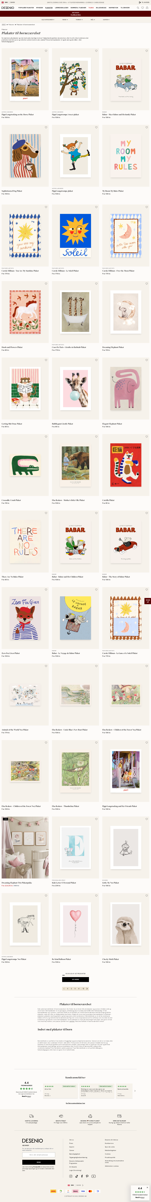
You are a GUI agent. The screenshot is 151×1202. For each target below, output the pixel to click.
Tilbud (91, 8)
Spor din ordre (110, 1147)
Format (78, 19)
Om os (71, 1140)
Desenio (81, 1196)
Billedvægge (101, 8)
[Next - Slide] (135, 1090)
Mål (92, 19)
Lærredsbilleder (61, 8)
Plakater (48, 8)
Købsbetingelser (110, 1150)
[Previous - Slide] (40, 1090)
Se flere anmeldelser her (75, 1103)
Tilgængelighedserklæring (78, 1157)
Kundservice (109, 1143)
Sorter (105, 19)
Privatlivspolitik (110, 1157)
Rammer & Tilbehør (78, 8)
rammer (72, 1021)
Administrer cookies (112, 1166)
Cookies (108, 1154)
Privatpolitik (36, 1167)
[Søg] (138, 8)
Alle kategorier (47, 19)
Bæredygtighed (74, 1154)
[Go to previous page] (64, 989)
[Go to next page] (87, 989)
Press (71, 1143)
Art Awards (73, 1167)
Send (39, 1162)
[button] (140, 1192)
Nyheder (39, 8)
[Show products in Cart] (147, 7)
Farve (64, 19)
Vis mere (75, 979)
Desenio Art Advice (111, 1140)
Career (71, 1150)
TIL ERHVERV (125, 8)
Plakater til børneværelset (26, 25)
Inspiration (113, 8)
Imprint (71, 1147)
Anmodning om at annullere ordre (114, 1161)
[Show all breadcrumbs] (4, 25)
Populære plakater (26, 8)
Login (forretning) (75, 1170)
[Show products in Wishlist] (142, 7)
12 (83, 989)
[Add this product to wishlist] (46, 50)
